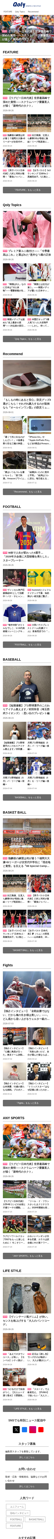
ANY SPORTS (13, 1118)
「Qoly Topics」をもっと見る (27, 339)
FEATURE (10, 52)
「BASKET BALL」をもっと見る (27, 950)
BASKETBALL (36, 1519)
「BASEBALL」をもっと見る (27, 797)
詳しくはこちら (27, 1457)
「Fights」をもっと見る (27, 1103)
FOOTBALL (12, 507)
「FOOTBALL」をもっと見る (27, 645)
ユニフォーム (17, 1506)
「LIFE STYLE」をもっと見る (27, 1409)
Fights (8, 965)
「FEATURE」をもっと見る (27, 190)
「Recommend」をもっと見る (27, 492)
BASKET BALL (14, 812)
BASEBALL (12, 659)
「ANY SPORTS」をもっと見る (27, 1256)
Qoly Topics (12, 205)
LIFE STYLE (12, 1271)
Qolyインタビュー (19, 1513)
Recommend (13, 354)
